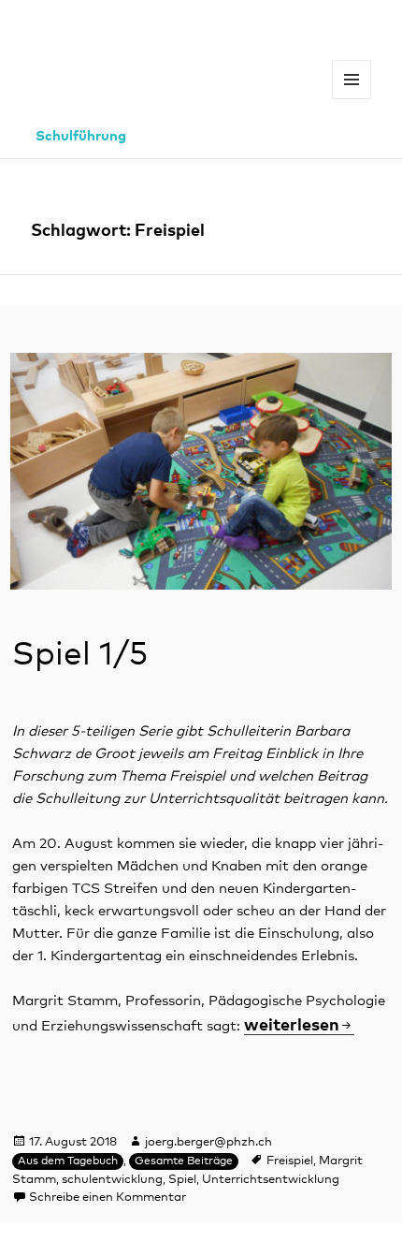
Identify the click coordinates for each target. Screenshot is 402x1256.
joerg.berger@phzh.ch (208, 1142)
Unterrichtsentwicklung (270, 1180)
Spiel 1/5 (80, 654)
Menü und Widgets (352, 98)
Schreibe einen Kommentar (107, 1197)
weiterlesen (291, 1025)
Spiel (182, 1180)
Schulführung (81, 136)
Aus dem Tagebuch (68, 1161)
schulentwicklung (112, 1180)
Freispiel (289, 1161)
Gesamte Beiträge (184, 1161)
